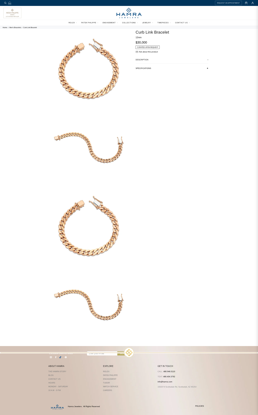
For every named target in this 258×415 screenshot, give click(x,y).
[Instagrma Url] (51, 357)
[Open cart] (246, 3)
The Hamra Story (57, 371)
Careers (107, 390)
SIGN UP (124, 354)
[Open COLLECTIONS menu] (138, 23)
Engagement (109, 379)
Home (5, 27)
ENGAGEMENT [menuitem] (109, 23)
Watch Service (110, 386)
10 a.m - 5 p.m (54, 390)
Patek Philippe (110, 375)
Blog (51, 375)
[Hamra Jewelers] (129, 13)
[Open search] (5, 3)
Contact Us (54, 379)
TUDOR (106, 383)
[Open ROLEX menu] (77, 23)
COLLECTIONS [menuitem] (129, 23)
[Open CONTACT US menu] (190, 23)
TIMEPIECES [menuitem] (163, 23)
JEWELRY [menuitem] (146, 23)
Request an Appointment (228, 3)
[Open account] (252, 3)
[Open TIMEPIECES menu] (171, 23)
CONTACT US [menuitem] (181, 23)
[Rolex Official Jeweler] (245, 13)
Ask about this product (148, 52)
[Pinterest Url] (65, 357)
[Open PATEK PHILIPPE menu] (98, 23)
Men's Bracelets (15, 27)
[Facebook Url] (56, 357)
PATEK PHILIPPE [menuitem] (88, 23)
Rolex (106, 371)
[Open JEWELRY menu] (153, 23)
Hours (51, 383)
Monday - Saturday (58, 386)
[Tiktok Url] (61, 357)
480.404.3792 (169, 376)
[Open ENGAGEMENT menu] (118, 23)
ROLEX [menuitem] (72, 23)
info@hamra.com (165, 382)
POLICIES (199, 406)
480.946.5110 (169, 371)
